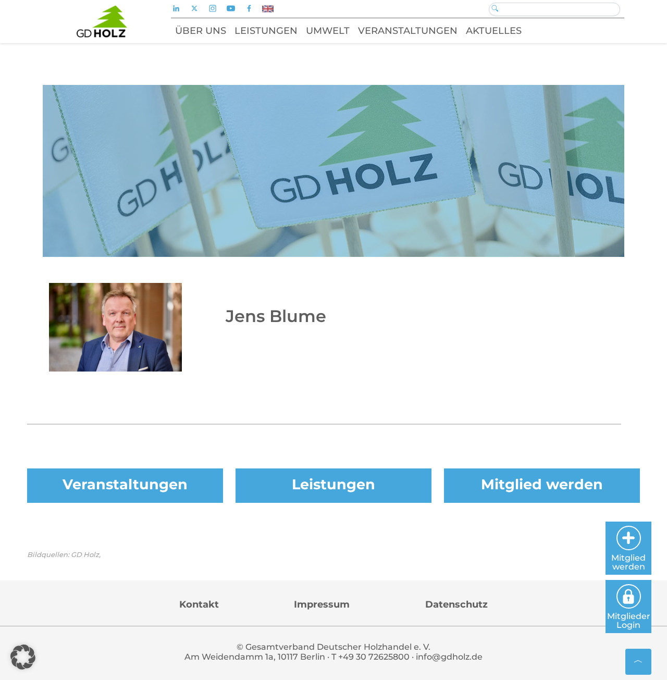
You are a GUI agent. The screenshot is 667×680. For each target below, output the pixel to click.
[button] (23, 657)
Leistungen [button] (266, 30)
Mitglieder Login (628, 620)
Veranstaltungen (125, 484)
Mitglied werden (542, 484)
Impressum (322, 604)
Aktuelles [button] (494, 30)
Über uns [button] (200, 30)
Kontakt (199, 604)
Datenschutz (456, 604)
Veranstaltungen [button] (408, 30)
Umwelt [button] (328, 30)
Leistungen (333, 484)
